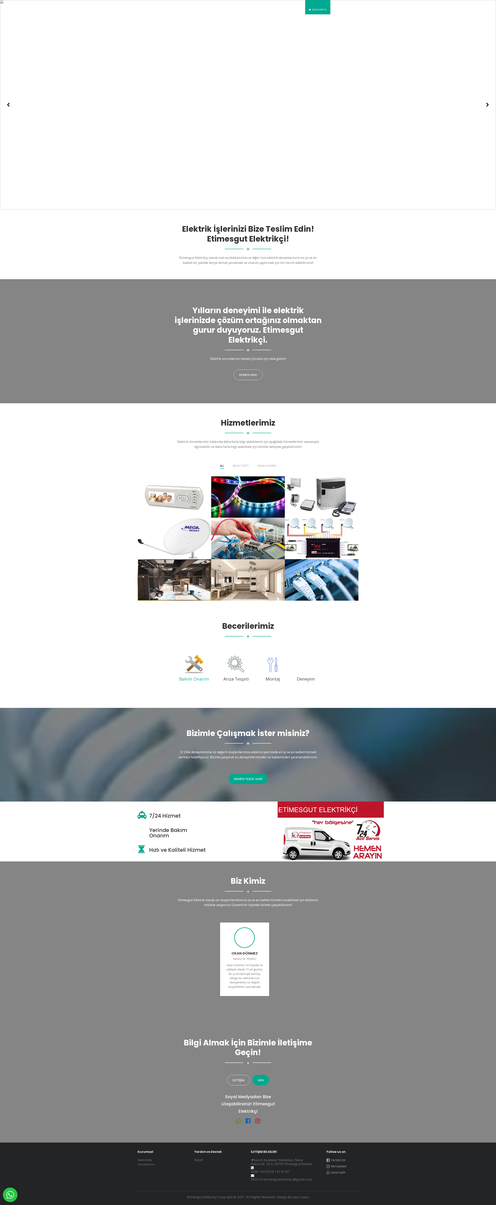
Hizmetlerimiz (375, 9)
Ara (261, 1080)
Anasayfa (319, 9)
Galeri (442, 9)
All (222, 466)
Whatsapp (337, 1173)
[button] (8, 105)
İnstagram (338, 1166)
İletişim (463, 9)
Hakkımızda (346, 9)
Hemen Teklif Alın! (248, 779)
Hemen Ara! (248, 375)
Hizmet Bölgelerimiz (411, 9)
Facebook (337, 1160)
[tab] (194, 669)
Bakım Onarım (266, 466)
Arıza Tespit (240, 466)
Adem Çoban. (300, 1197)
